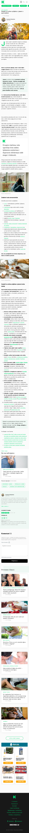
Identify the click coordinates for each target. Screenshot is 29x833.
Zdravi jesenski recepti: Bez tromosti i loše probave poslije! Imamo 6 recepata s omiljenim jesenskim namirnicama (15, 441)
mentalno (3, 163)
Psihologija (6, 666)
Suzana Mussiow (9, 494)
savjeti (5, 486)
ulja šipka (22, 408)
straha (9, 218)
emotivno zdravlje (12, 163)
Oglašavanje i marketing (14, 810)
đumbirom (20, 349)
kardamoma (12, 358)
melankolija (7, 207)
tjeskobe (17, 218)
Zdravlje (15, 5)
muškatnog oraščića (22, 357)
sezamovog (7, 409)
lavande (10, 398)
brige (13, 218)
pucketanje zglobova (9, 211)
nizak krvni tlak (21, 227)
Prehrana (23, 5)
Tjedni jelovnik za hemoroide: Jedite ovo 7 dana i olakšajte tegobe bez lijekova (13, 473)
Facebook (11, 821)
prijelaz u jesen (20, 484)
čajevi (24, 348)
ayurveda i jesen (7, 484)
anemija (6, 223)
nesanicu (6, 369)
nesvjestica (13, 227)
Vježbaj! (5, 721)
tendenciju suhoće (9, 404)
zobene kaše (11, 331)
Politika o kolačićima (14, 815)
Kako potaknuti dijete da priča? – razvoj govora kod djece (12, 669)
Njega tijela (6, 692)
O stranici (14, 801)
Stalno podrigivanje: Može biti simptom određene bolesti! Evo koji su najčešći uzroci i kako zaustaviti (14, 591)
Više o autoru (4, 506)
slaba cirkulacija (13, 223)
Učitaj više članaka (14, 738)
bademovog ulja (15, 409)
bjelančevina (16, 322)
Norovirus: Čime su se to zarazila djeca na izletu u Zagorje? (14, 642)
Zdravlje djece (14, 666)
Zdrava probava (6, 5)
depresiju (6, 209)
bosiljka (18, 358)
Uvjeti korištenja (14, 808)
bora (19, 398)
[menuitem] (21, 2)
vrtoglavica (7, 227)
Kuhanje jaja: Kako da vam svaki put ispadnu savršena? (13, 617)
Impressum (14, 803)
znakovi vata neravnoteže (17, 486)
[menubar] (21, 2)
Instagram (19, 821)
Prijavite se (14, 561)
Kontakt (14, 806)
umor (5, 203)
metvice (6, 358)
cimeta (9, 357)
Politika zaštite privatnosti (14, 812)
